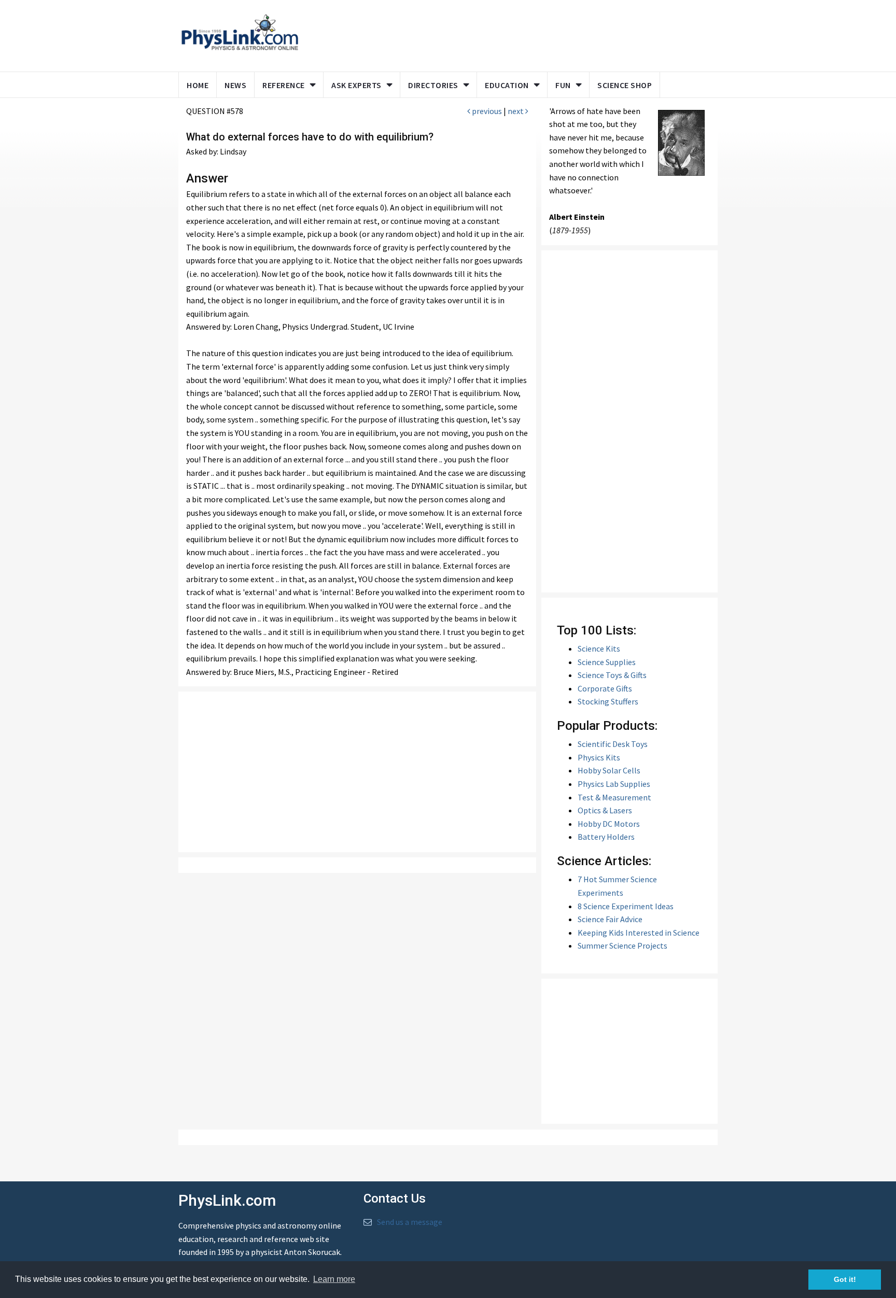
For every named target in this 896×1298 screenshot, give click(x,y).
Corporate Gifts (605, 688)
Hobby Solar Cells (609, 770)
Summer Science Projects (622, 945)
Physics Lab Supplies (614, 784)
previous (486, 111)
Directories (433, 85)
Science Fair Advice (610, 919)
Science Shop (624, 85)
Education (507, 85)
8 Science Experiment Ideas (626, 906)
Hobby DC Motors (609, 824)
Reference (283, 85)
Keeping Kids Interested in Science (638, 932)
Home (197, 85)
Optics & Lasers (605, 810)
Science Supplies (607, 662)
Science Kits (599, 648)
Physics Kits (599, 757)
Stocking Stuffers (608, 701)
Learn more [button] (334, 1279)
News (235, 85)
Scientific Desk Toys (613, 744)
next (516, 111)
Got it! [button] (845, 1279)
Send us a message (409, 1222)
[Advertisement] (506, 33)
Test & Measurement (614, 797)
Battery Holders (606, 836)
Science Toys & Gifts (612, 675)
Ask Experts (356, 85)
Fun (563, 85)
